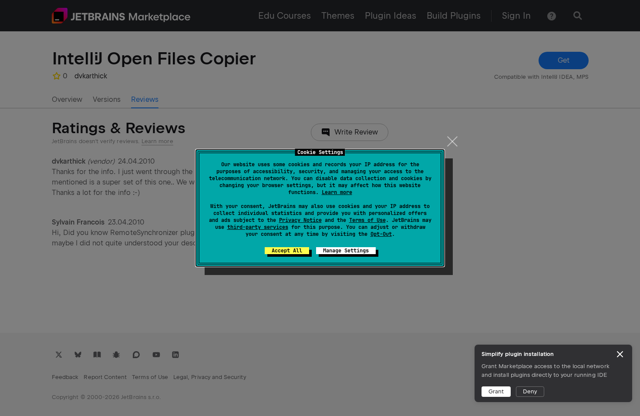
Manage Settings (346, 250)
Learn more (337, 192)
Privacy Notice (300, 220)
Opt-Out (381, 234)
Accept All (287, 250)
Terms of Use (367, 220)
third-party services (257, 227)
